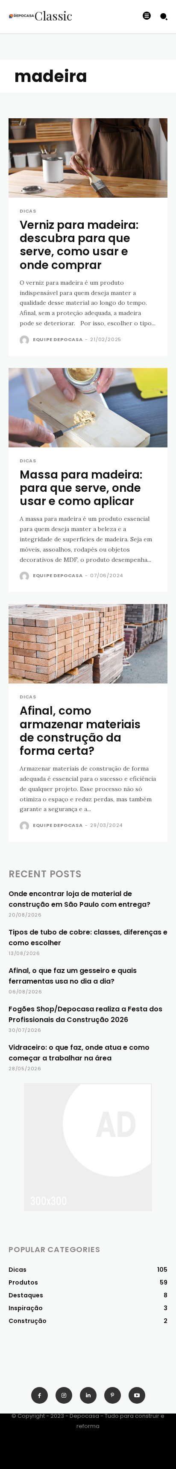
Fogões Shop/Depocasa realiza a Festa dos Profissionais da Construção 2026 (85, 1014)
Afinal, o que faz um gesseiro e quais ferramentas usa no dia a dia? (73, 976)
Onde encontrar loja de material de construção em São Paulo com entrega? (79, 899)
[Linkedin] (88, 1395)
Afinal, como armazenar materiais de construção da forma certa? (80, 731)
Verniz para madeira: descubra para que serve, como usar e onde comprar (79, 245)
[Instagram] (64, 1395)
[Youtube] (137, 1395)
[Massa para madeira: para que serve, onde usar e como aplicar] (88, 407)
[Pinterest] (112, 1395)
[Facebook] (39, 1395)
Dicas (28, 211)
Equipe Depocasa (58, 339)
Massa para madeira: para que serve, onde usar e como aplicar (81, 488)
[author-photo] (25, 340)
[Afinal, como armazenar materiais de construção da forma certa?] (88, 643)
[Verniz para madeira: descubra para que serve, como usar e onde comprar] (88, 158)
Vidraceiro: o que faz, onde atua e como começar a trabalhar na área (79, 1053)
